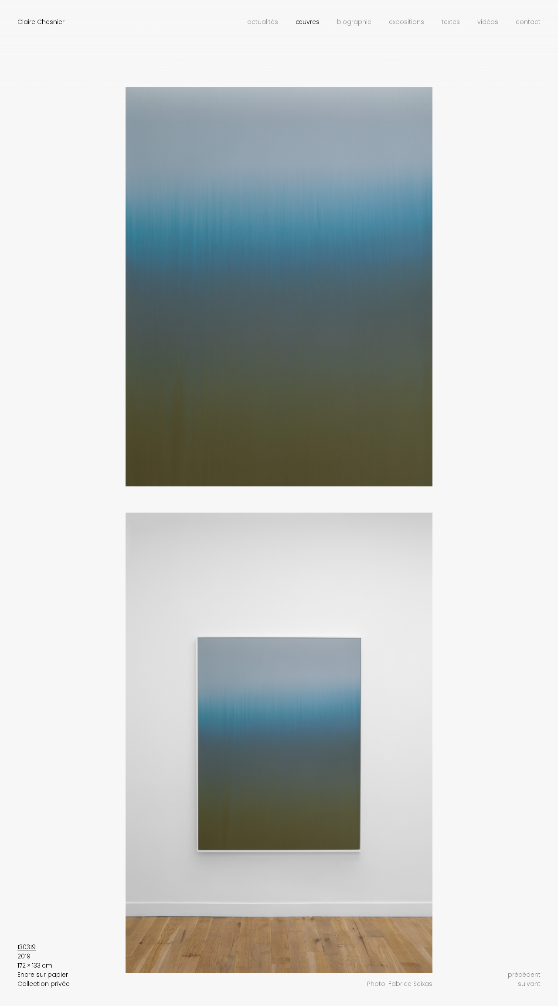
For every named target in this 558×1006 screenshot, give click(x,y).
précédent (524, 974)
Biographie (354, 21)
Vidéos (487, 21)
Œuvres (308, 21)
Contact (528, 21)
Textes (451, 21)
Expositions (406, 21)
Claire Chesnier (41, 21)
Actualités (262, 21)
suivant (529, 983)
